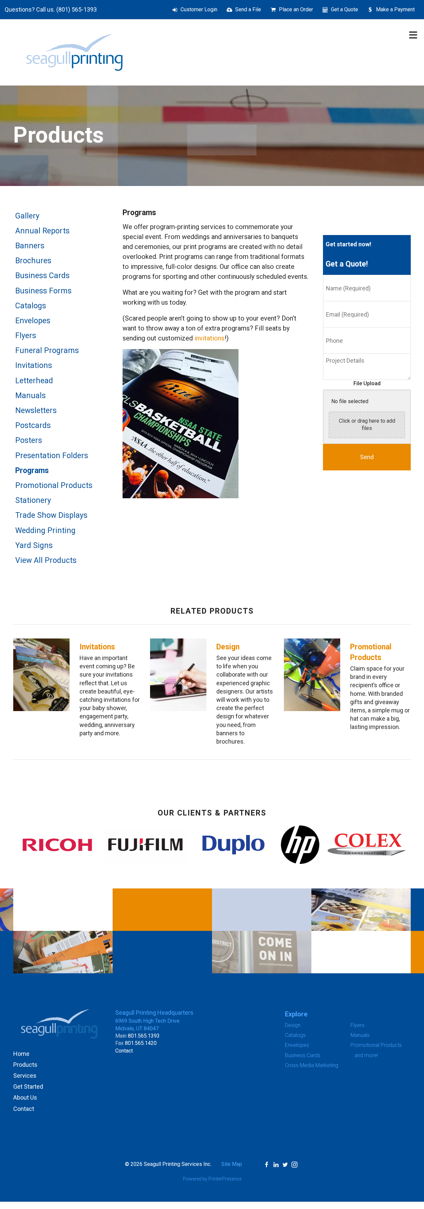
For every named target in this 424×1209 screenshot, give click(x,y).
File (358, 383)
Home (21, 1053)
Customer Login (199, 9)
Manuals (30, 395)
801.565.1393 (144, 1036)
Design (227, 646)
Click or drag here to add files (367, 424)
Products (25, 1064)
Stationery (33, 500)
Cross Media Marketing (311, 1065)
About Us (25, 1097)
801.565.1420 (141, 1043)
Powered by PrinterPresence (212, 1178)
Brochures (33, 260)
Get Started (28, 1086)
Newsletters (36, 410)
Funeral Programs (47, 350)
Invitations (33, 365)
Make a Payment (395, 9)
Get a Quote (344, 9)
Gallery (27, 216)
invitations (209, 338)
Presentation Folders (51, 455)
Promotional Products (53, 485)
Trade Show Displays (51, 515)
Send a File (248, 9)
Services (24, 1075)
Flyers (25, 335)
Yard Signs (34, 545)
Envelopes (32, 320)
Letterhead (34, 380)
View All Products (46, 560)
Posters (28, 440)
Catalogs (30, 305)
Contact (23, 1108)
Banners (29, 245)
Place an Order (296, 9)
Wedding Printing (45, 530)
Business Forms (43, 290)
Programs (32, 470)
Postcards (33, 425)
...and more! (364, 1055)
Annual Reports (42, 230)
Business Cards (42, 275)
